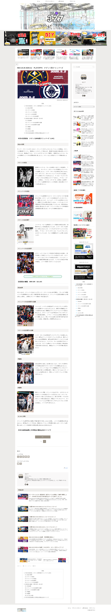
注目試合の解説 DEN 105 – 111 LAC (34, 118)
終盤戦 (29, 128)
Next (95, 54)
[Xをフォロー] (21, 464)
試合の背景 (30, 108)
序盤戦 (29, 126)
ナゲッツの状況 (31, 110)
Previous (16, 54)
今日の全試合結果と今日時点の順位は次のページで (37, 133)
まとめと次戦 (30, 130)
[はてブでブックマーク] (23, 457)
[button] (28, 457)
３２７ (27, 474)
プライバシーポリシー (76, 608)
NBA (19, 451)
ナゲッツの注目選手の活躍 (33, 124)
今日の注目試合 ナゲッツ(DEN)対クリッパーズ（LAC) (38, 105)
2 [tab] (56, 62)
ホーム (69, 608)
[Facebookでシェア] (21, 457)
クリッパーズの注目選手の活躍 (34, 122)
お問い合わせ (85, 608)
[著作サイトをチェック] (18, 464)
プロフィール (92, 608)
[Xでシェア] (18, 457)
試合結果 (29, 120)
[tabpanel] (23, 54)
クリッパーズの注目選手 (33, 116)
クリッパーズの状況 (32, 112)
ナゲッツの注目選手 (32, 114)
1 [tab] (54, 62)
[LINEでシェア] (26, 457)
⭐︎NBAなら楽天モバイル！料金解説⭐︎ (43, 276)
